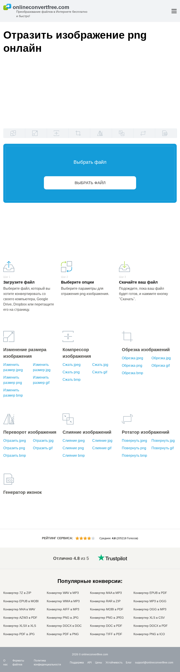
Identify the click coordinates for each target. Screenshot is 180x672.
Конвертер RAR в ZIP (105, 601)
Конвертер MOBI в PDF (106, 609)
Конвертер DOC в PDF (106, 625)
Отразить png (14, 448)
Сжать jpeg (72, 365)
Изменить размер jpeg (13, 367)
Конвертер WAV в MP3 (63, 593)
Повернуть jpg (163, 440)
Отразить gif (42, 448)
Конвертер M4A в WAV (19, 609)
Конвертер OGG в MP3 (149, 609)
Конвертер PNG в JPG (63, 617)
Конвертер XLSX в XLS (19, 625)
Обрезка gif (160, 365)
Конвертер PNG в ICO (149, 634)
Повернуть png (134, 448)
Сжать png (71, 372)
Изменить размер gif (41, 380)
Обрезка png (132, 365)
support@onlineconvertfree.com (154, 662)
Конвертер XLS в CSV (149, 617)
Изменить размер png (12, 380)
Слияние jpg (102, 440)
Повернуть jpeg (134, 440)
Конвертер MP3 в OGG (149, 601)
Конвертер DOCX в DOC (64, 625)
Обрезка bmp (132, 373)
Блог (128, 662)
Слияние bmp (74, 455)
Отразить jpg (43, 440)
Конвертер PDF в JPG (19, 634)
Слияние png (73, 448)
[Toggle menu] (174, 11)
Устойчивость (114, 662)
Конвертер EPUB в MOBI (21, 601)
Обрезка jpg (161, 358)
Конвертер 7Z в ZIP (17, 593)
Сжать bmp (72, 379)
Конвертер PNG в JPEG (107, 617)
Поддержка (77, 662)
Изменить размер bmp (13, 392)
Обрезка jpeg (132, 358)
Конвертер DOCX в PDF (150, 625)
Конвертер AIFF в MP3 (63, 609)
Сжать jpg (100, 365)
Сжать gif (99, 372)
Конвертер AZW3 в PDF (20, 617)
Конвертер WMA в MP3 (63, 601)
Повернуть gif (162, 448)
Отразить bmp (14, 455)
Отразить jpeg (14, 440)
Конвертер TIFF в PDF (106, 634)
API (89, 662)
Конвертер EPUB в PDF (150, 593)
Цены (98, 662)
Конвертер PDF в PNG (63, 634)
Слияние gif (101, 448)
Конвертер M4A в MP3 (106, 593)
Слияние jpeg (74, 440)
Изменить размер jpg (41, 367)
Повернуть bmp (134, 455)
